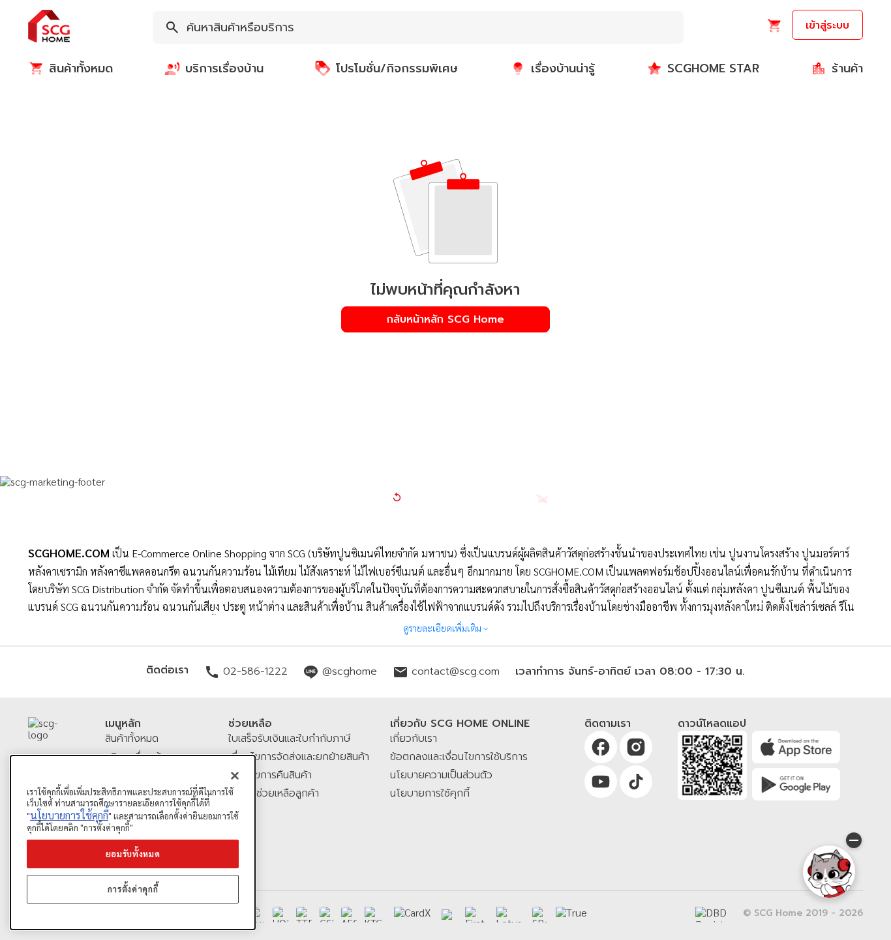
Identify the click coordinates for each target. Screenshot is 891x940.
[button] (49, 27)
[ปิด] (235, 776)
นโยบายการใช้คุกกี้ (69, 815)
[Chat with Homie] (829, 871)
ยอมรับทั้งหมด (133, 853)
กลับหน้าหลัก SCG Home (445, 319)
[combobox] (418, 27)
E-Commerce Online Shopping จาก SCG (218, 553)
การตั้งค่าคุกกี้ (133, 888)
